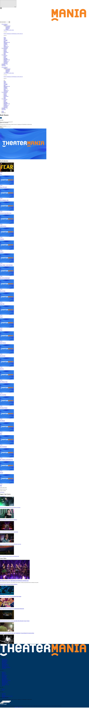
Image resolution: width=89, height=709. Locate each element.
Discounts (7, 29)
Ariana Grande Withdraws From (8, 519)
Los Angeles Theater (5, 678)
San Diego (5, 60)
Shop (2, 694)
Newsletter (3, 64)
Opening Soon (8, 26)
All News (3, 685)
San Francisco (6, 44)
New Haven (5, 63)
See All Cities (6, 47)
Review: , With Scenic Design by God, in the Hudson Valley (9, 556)
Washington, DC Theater (5, 666)
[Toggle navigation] (1, 8)
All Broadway (8, 27)
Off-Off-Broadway (14, 33)
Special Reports (6, 52)
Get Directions (2, 492)
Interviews (5, 50)
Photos (5, 53)
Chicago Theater (4, 660)
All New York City (20, 33)
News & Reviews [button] (4, 48)
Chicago (5, 38)
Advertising (3, 695)
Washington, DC (6, 46)
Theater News (4, 672)
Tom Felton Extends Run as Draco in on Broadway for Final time (10, 507)
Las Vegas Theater (4, 662)
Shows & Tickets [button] (4, 24)
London (1, 172)
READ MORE (2, 496)
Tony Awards (4, 65)
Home (3, 111)
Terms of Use (20, 707)
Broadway (8, 25)
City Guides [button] (4, 54)
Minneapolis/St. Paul (7, 42)
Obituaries (5, 51)
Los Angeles (5, 40)
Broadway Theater (4, 659)
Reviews (5, 49)
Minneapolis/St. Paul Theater (6, 667)
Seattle (5, 45)
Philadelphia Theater (5, 664)
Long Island (5, 39)
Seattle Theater (4, 683)
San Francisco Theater (5, 665)
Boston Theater (4, 661)
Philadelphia (5, 43)
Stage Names (4, 693)
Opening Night (4, 673)
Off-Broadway (9, 33)
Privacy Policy (16, 707)
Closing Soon (8, 28)
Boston (5, 37)
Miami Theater (4, 663)
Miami (5, 41)
